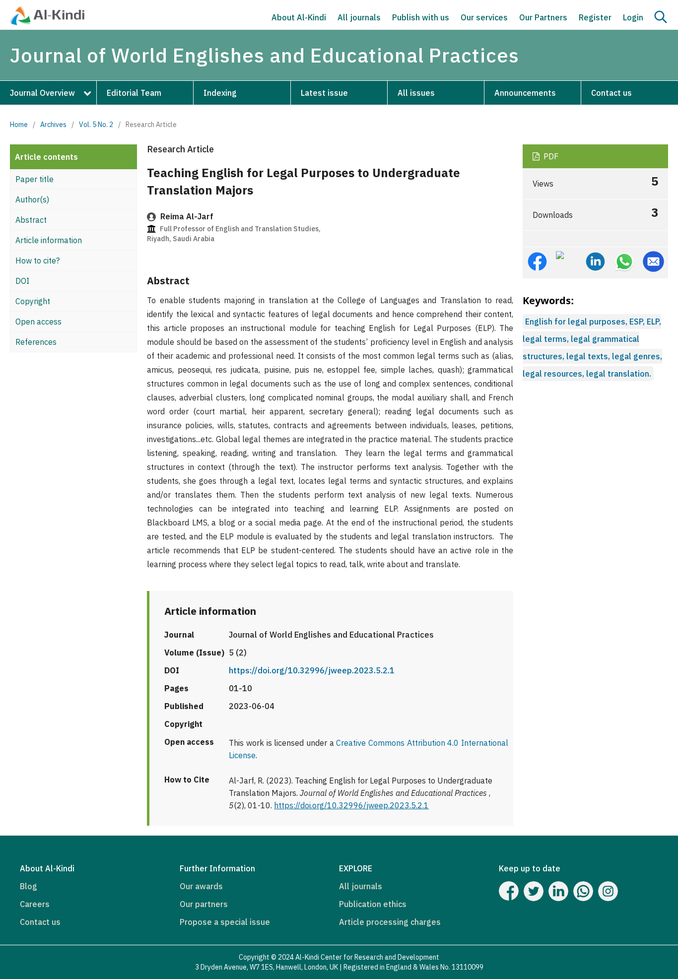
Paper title (34, 179)
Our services (484, 17)
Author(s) (32, 199)
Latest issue (324, 93)
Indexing (220, 93)
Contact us (611, 93)
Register (595, 17)
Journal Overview (42, 93)
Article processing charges (390, 922)
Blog (28, 886)
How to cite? (37, 260)
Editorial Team (134, 93)
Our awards (201, 886)
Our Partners (543, 17)
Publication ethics (373, 904)
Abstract (31, 220)
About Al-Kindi (298, 17)
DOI (22, 281)
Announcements (525, 93)
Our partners (204, 904)
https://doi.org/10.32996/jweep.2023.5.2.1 (312, 670)
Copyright (32, 301)
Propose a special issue (225, 922)
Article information (48, 240)
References (36, 342)
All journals (359, 17)
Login (633, 17)
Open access (38, 321)
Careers (35, 904)
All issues (416, 93)
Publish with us (420, 17)
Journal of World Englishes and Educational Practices (264, 55)
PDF (550, 156)
